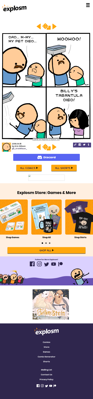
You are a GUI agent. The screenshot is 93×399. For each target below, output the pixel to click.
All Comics (27, 167)
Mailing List (46, 369)
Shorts (46, 361)
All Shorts (62, 167)
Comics (46, 342)
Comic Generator (46, 356)
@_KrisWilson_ (19, 148)
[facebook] (80, 144)
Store (46, 347)
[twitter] (84, 145)
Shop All (45, 250)
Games (46, 352)
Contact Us (46, 374)
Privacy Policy (46, 379)
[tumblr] (89, 144)
